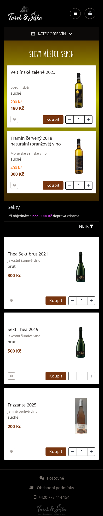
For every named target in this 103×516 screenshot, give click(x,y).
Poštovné (55, 478)
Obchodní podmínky (55, 487)
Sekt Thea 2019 (23, 329)
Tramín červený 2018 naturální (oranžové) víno (36, 141)
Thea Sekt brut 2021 (28, 254)
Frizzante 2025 (22, 405)
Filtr (84, 226)
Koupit (53, 119)
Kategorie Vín (52, 33)
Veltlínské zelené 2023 (33, 72)
